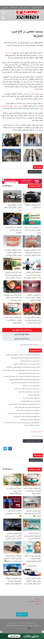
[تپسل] (1, 632)
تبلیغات (37, 604)
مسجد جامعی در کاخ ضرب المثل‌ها (27, 33)
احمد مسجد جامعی (34, 172)
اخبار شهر (40, 432)
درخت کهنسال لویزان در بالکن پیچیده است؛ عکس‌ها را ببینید (24, 404)
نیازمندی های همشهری (24, 8)
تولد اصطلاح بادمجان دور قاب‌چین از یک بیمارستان (27, 417)
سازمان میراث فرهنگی (15, 106)
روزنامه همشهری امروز (37, 8)
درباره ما (37, 599)
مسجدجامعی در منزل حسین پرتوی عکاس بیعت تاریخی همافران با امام (21, 370)
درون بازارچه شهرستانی (34, 395)
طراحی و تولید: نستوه (21, 628)
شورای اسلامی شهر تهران (31, 94)
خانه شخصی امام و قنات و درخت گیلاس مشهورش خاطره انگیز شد (23, 355)
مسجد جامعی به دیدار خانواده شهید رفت (29, 373)
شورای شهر (33, 432)
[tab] (22, 330)
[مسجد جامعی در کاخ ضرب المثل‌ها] (32, 140)
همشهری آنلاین (27, 15)
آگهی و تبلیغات (13, 8)
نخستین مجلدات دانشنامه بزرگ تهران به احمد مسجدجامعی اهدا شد (22, 376)
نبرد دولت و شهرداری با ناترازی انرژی (29, 345)
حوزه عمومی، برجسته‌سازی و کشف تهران (29, 392)
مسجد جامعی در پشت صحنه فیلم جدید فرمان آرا (27, 389)
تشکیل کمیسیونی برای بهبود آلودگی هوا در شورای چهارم (25, 358)
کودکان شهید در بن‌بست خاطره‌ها (31, 386)
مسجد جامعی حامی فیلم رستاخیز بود (30, 361)
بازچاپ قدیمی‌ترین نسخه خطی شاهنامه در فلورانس (26, 364)
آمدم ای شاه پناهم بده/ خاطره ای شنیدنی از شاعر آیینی (25, 383)
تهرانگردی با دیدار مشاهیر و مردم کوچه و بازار (28, 410)
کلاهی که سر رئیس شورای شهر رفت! (30, 401)
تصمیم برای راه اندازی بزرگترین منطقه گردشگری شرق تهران (24, 380)
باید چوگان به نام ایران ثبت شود (31, 398)
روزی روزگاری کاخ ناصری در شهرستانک (30, 420)
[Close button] (43, 632)
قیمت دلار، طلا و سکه (33, 601)
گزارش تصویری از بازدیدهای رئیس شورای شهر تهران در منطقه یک (23, 367)
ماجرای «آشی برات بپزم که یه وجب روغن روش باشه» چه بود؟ (24, 413)
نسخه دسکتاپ (22, 614)
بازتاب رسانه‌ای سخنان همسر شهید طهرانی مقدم (27, 407)
